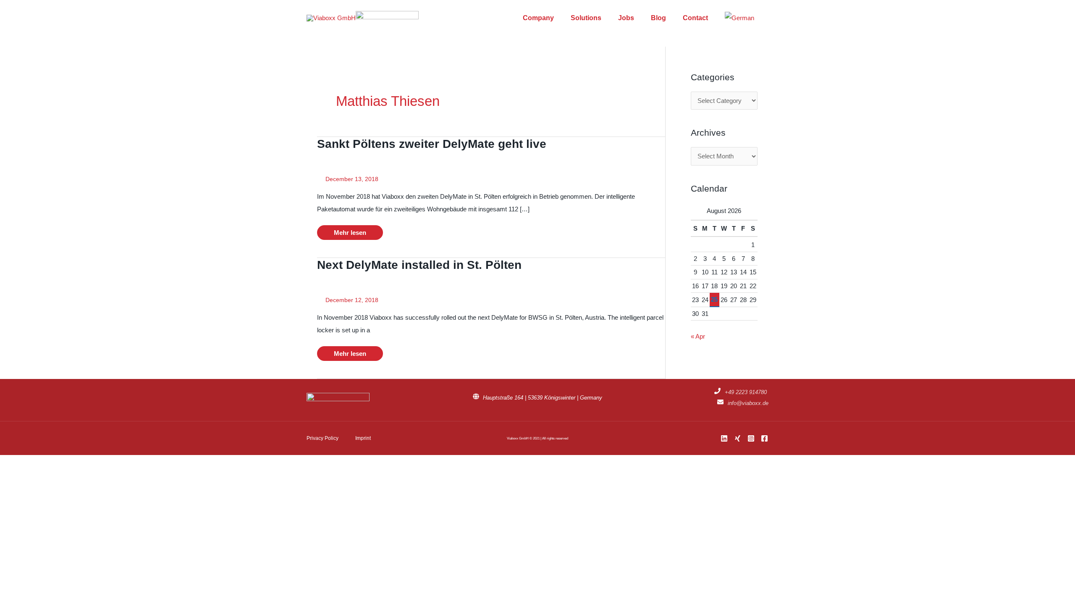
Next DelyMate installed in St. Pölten (419, 264)
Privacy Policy (322, 438)
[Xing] (738, 438)
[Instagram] (751, 438)
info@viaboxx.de (748, 403)
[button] (765, 17)
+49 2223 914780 (746, 392)
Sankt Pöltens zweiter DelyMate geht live (431, 143)
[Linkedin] (724, 438)
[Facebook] (764, 438)
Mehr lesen (349, 234)
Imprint (363, 438)
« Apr (698, 336)
